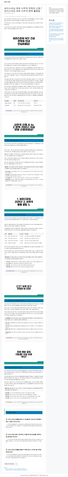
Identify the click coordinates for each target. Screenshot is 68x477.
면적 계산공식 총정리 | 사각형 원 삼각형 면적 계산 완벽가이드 (15, 468)
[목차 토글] (16, 464)
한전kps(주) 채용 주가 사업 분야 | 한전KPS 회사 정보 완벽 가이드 (16, 469)
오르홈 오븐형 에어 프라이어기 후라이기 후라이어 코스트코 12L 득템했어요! (56, 40)
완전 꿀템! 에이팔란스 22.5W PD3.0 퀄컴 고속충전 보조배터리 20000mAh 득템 (56, 35)
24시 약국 (7, 2)
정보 (6, 467)
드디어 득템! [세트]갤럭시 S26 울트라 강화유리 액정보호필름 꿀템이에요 (56, 31)
